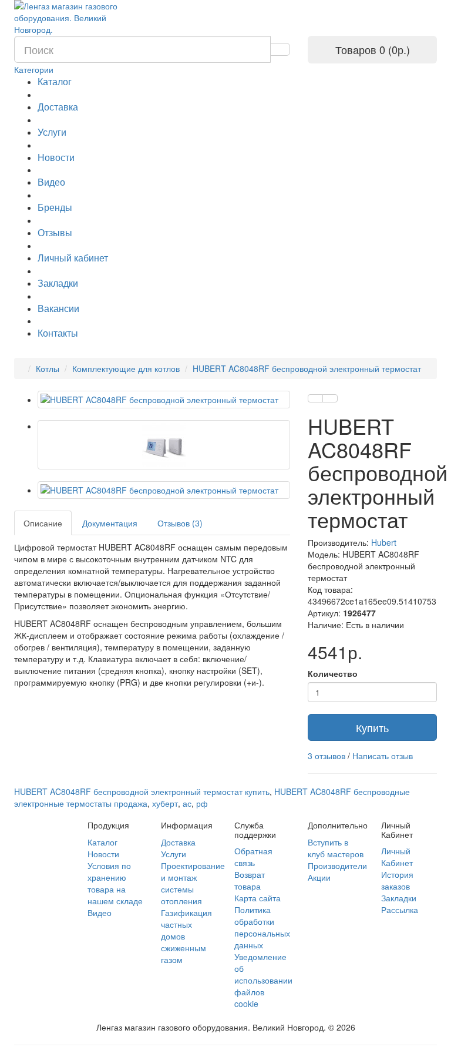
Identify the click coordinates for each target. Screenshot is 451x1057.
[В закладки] (315, 398)
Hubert (383, 542)
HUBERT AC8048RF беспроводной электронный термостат (307, 368)
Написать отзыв (382, 755)
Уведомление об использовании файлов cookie (263, 980)
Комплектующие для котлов (126, 368)
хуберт (165, 803)
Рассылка (399, 909)
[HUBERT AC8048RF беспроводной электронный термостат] (164, 399)
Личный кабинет (73, 257)
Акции (319, 877)
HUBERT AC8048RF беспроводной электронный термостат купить (142, 791)
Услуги (52, 132)
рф (202, 803)
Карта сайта (257, 898)
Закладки (58, 283)
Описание (42, 523)
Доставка (58, 106)
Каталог (55, 81)
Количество (333, 673)
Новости (56, 157)
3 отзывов (326, 755)
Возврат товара (249, 880)
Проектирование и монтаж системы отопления (193, 883)
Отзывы (55, 232)
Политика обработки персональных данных (262, 927)
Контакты (58, 333)
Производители (337, 865)
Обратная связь (253, 856)
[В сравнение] (330, 398)
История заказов (397, 880)
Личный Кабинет (397, 856)
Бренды (55, 207)
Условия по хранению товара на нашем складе (115, 883)
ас (187, 803)
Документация (109, 523)
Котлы (47, 368)
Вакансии (58, 308)
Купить (372, 727)
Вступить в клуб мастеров (336, 848)
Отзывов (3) (180, 523)
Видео (51, 182)
